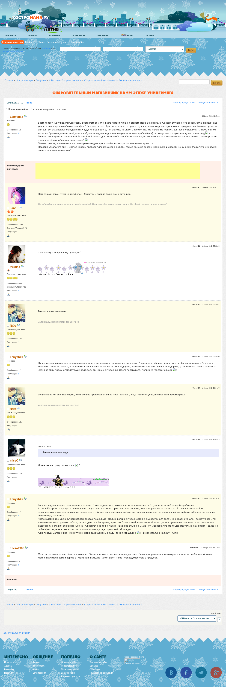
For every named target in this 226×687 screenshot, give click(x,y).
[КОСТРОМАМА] (36, 19)
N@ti (13, 325)
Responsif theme (137, 657)
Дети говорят (39, 673)
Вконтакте (171, 672)
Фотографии (39, 666)
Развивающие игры (71, 676)
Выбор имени (68, 673)
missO (14, 460)
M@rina (15, 266)
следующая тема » (208, 102)
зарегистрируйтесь (13, 51)
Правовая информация (101, 673)
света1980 (17, 548)
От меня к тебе (68, 662)
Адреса (32, 35)
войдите (46, 48)
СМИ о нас (95, 669)
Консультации (68, 666)
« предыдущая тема (184, 102)
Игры (130, 35)
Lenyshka (16, 116)
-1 (18, 342)
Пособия (102, 35)
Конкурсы (79, 35)
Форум (150, 35)
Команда (94, 666)
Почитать (10, 35)
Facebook (186, 672)
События (54, 35)
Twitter (201, 672)
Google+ (216, 672)
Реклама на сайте (98, 662)
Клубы (36, 669)
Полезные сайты (69, 669)
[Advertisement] (117, 171)
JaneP (14, 208)
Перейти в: (215, 613)
